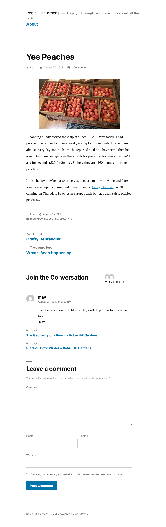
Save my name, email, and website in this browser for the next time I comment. (78, 474)
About (32, 24)
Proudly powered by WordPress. (69, 513)
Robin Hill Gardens (42, 13)
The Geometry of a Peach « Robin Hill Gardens (62, 335)
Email (84, 435)
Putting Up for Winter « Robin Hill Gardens (58, 348)
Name (29, 435)
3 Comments (78, 67)
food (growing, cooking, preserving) (52, 218)
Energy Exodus (102, 187)
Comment (33, 387)
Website (31, 455)
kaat (33, 67)
